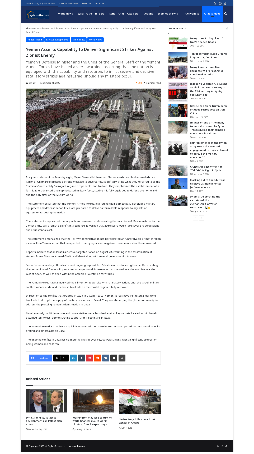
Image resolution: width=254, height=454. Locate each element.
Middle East (57, 28)
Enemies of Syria (168, 13)
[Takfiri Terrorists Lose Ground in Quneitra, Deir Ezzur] (177, 57)
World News (65, 13)
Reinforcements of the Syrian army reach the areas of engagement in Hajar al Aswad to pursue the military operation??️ (209, 150)
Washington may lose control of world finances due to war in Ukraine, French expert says (92, 421)
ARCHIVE (99, 3)
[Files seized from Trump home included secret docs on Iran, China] (177, 110)
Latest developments (57, 39)
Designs (148, 13)
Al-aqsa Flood (212, 13)
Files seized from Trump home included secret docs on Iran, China (209, 109)
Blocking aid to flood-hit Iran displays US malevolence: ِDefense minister (207, 183)
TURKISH (86, 3)
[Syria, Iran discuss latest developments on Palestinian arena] (46, 400)
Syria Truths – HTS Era (91, 13)
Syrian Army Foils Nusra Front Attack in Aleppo (137, 421)
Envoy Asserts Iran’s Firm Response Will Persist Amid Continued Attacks (206, 71)
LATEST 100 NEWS (68, 3)
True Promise (191, 13)
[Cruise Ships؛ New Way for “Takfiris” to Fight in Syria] (177, 170)
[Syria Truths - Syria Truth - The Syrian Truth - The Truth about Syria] (37, 14)
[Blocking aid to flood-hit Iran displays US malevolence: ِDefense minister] (177, 183)
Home (31, 28)
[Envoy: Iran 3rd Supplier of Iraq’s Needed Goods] (177, 43)
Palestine (70, 28)
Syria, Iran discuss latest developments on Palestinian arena (44, 421)
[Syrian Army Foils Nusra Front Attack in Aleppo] (140, 401)
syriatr (32, 82)
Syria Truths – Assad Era (124, 13)
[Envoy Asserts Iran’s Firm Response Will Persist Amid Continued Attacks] (177, 72)
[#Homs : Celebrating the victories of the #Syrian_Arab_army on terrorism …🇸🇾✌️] (177, 200)
